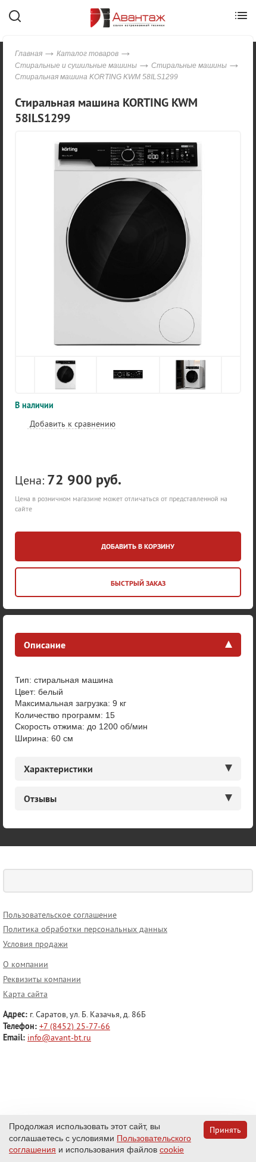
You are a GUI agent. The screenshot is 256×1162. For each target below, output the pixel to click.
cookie (172, 1149)
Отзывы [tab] (40, 798)
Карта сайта (25, 994)
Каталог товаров (87, 53)
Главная (28, 53)
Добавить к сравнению (71, 423)
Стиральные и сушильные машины (76, 65)
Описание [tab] (44, 645)
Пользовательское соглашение (60, 914)
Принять (225, 1129)
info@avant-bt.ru (59, 1037)
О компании (25, 964)
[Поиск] (241, 881)
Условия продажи (35, 944)
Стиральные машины (189, 65)
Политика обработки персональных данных (85, 929)
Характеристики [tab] (58, 769)
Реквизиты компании (42, 979)
